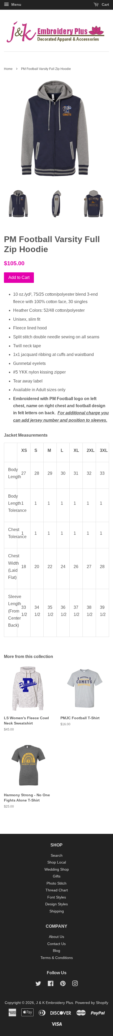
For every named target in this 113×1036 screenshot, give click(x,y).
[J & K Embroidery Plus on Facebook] (51, 985)
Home (8, 69)
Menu (15, 4)
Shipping (56, 911)
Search (57, 856)
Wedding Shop (56, 869)
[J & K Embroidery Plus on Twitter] (38, 985)
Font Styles (56, 897)
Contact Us (56, 944)
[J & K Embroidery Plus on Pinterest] (63, 985)
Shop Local (56, 862)
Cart (105, 4)
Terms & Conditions (56, 958)
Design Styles (56, 904)
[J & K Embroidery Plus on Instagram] (75, 985)
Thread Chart (56, 890)
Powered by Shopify (91, 1003)
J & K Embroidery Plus (54, 1003)
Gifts (56, 876)
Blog (56, 951)
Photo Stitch (56, 883)
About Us (56, 937)
